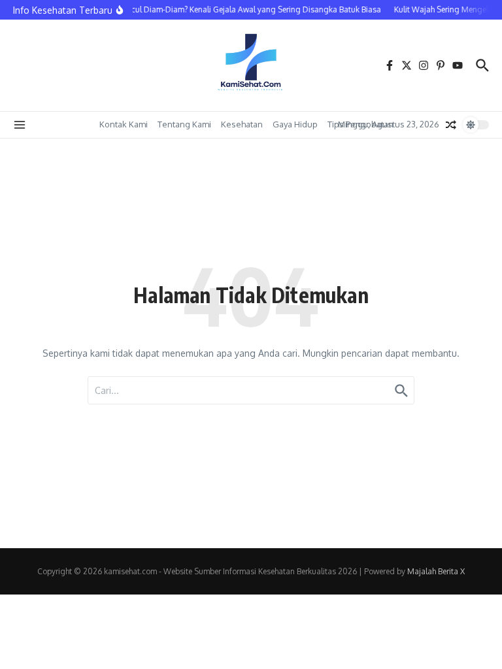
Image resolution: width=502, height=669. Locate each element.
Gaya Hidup (295, 124)
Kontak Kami (123, 124)
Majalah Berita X (436, 571)
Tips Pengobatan (360, 124)
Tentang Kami (184, 124)
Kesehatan (242, 124)
